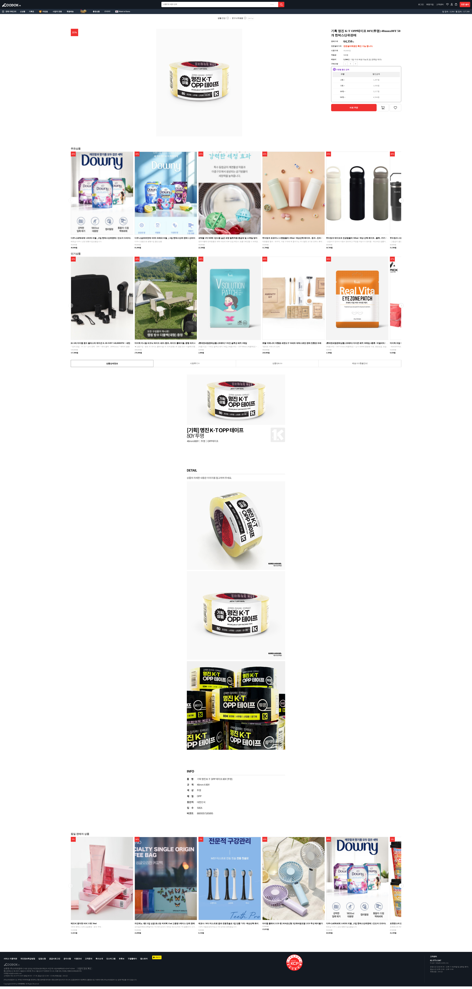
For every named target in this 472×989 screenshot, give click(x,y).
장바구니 (383, 107)
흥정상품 (96, 11)
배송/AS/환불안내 (360, 363)
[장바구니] (456, 5)
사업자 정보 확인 (84, 968)
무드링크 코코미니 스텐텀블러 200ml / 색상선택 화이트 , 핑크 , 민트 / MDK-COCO (298, 238)
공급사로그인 (54, 959)
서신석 (50, 968)
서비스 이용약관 (10, 959)
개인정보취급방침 (27, 959)
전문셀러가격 (336, 46)
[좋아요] (447, 5)
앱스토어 (144, 959)
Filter (272, 4)
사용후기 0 (194, 363)
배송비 (333, 59)
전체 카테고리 (11, 11)
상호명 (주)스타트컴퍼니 (14, 968)
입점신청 (42, 959)
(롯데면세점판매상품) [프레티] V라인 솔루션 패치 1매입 (222, 343)
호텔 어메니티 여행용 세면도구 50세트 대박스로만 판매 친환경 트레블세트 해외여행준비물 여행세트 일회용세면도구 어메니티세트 (319, 343)
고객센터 (440, 4)
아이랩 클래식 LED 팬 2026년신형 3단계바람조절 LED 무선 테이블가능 (293, 923)
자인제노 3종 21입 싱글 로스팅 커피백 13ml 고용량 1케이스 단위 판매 (165, 923)
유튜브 (121, 959)
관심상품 (395, 107)
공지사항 (67, 959)
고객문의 (88, 959)
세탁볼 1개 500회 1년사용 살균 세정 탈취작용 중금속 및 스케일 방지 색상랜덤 (232, 238)
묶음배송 (70, 11)
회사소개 (99, 959)
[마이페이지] (451, 5)
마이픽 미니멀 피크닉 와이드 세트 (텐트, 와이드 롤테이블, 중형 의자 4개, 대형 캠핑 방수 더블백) (176, 343)
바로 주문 (354, 108)
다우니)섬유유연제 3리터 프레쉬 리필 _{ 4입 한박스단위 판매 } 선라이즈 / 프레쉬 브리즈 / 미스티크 (177, 238)
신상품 (22, 11)
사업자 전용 (57, 11)
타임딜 (45, 11)
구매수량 (334, 64)
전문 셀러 (465, 4)
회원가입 (430, 4)
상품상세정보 (112, 363)
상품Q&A (277, 363)
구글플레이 (132, 959)
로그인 (421, 4)
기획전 (31, 11)
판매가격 (334, 41)
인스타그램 (111, 959)
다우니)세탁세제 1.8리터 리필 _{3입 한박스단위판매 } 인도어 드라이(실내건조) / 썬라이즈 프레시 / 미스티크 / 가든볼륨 (122, 238)
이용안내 (78, 959)
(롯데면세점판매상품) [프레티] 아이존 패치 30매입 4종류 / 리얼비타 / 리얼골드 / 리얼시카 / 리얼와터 (369, 343)
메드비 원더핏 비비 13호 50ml (83, 923)
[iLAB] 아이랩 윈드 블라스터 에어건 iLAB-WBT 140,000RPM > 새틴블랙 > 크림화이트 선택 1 (111, 343)
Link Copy (250, 18)
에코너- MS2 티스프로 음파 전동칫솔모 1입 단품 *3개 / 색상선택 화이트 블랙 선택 (233, 923)
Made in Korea (124, 11)
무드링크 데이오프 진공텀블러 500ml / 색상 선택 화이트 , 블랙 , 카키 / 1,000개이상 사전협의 (365, 238)
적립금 (333, 55)
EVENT (107, 11)
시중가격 (334, 50)
